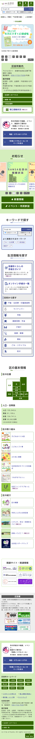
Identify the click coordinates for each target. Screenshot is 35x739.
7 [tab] (24, 56)
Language (20, 4)
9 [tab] (6, 59)
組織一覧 (7, 727)
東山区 (5, 684)
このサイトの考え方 (9, 694)
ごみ (5, 242)
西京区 (13, 688)
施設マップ (8, 246)
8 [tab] (2, 59)
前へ (2, 175)
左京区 (20, 680)
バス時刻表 (21, 242)
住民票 (11, 242)
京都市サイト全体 (25, 12)
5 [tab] (17, 56)
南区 (28, 684)
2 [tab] (6, 56)
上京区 (13, 680)
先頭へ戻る (29, 736)
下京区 (20, 684)
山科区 (13, 684)
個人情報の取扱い (25, 694)
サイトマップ (22, 697)
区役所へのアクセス (10, 723)
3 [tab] (9, 56)
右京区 (5, 688)
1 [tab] (2, 56)
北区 (4, 680)
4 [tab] (13, 56)
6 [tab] (20, 56)
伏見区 (20, 688)
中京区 (28, 680)
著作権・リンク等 (9, 697)
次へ (32, 175)
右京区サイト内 (10, 12)
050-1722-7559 (18, 75)
